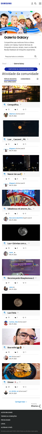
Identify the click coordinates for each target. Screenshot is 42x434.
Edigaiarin (12, 148)
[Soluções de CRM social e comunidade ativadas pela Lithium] (35, 405)
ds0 (10, 356)
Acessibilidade (6, 412)
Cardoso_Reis (13, 322)
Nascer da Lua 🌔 (15, 174)
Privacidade (5, 420)
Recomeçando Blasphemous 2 (21, 278)
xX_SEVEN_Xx (13, 391)
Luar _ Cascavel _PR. (17, 139)
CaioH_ (11, 252)
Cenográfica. (13, 104)
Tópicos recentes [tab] (10, 79)
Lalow (11, 287)
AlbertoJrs (12, 114)
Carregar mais (20, 402)
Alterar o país (6, 427)
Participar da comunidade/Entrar (21, 69)
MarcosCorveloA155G (16, 218)
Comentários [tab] (25, 79)
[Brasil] (6, 3)
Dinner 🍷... (13, 382)
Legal (3, 424)
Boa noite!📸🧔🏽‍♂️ (15, 347)
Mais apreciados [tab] (10, 82)
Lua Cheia (12, 313)
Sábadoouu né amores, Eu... (20, 209)
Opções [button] (36, 64)
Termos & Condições (9, 416)
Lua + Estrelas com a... (17, 243)
